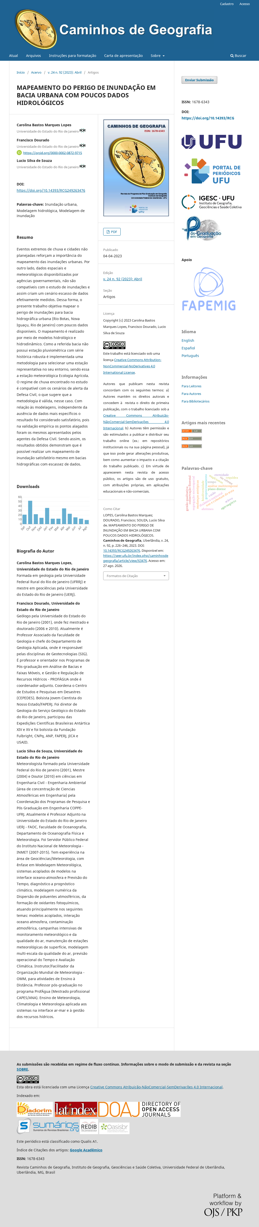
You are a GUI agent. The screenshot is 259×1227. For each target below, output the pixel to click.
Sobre (156, 55)
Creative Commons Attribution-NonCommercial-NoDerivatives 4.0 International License (132, 366)
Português (190, 355)
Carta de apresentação (123, 55)
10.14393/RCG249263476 (121, 550)
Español (188, 348)
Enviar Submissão (199, 80)
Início (21, 72)
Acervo (36, 72)
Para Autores (191, 393)
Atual (13, 55)
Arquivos (33, 55)
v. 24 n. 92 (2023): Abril (64, 72)
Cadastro (227, 4)
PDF (113, 231)
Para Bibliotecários (195, 401)
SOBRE (22, 1069)
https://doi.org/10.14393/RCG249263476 (51, 190)
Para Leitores (191, 386)
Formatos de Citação (122, 576)
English (188, 340)
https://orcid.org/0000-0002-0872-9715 (52, 152)
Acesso (245, 4)
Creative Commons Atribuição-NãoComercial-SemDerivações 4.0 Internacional (136, 421)
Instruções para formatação (72, 55)
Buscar (240, 55)
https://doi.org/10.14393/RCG (208, 118)
